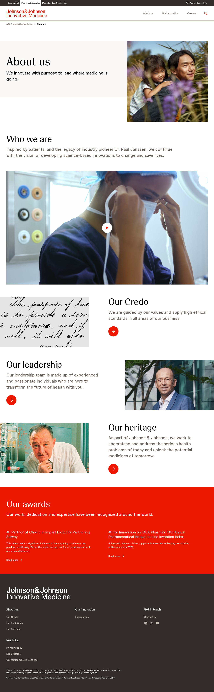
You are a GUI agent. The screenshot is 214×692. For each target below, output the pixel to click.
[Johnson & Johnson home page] (26, 13)
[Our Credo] (44, 322)
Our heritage (132, 427)
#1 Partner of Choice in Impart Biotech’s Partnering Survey (48, 534)
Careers (191, 13)
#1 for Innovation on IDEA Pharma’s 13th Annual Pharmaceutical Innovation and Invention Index (146, 534)
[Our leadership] (169, 385)
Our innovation (170, 13)
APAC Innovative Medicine (19, 24)
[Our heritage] (44, 448)
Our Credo (128, 302)
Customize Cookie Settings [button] (22, 659)
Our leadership (34, 364)
